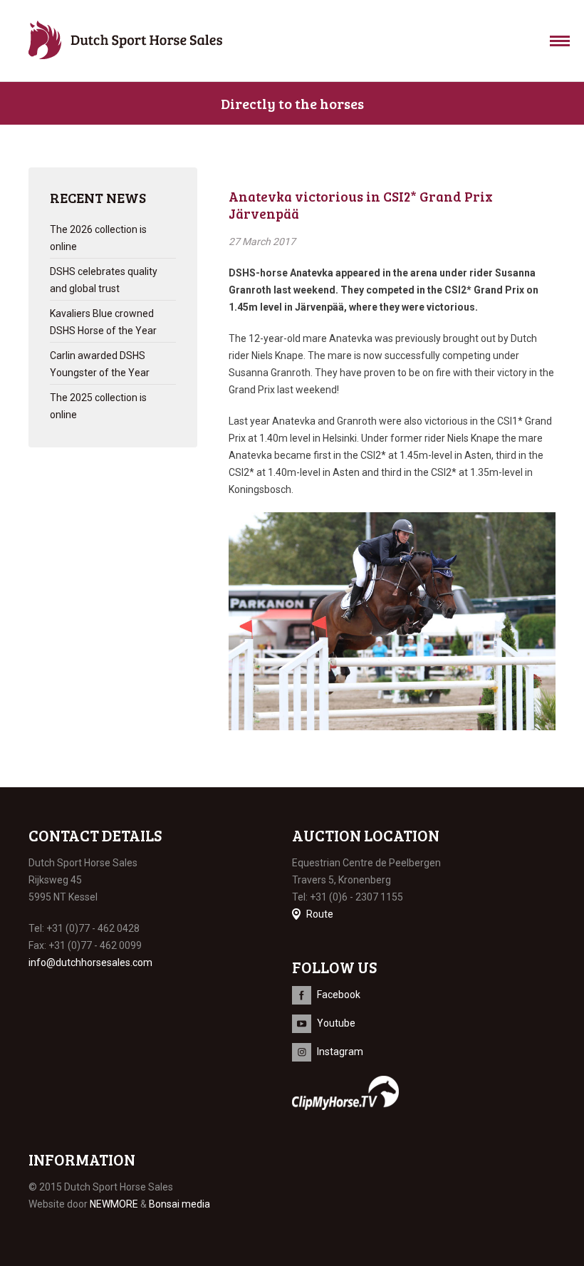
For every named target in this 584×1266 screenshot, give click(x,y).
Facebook (338, 994)
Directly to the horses (292, 103)
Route (319, 914)
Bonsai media (179, 1204)
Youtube (336, 1023)
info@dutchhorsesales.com (90, 962)
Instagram (340, 1051)
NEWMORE (114, 1204)
